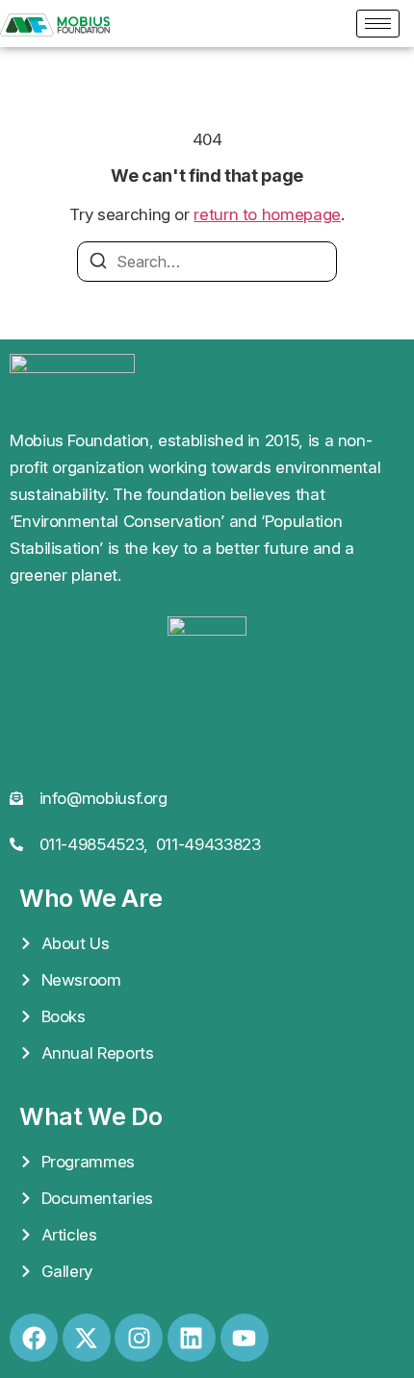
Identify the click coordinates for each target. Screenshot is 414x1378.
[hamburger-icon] (378, 24)
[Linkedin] (192, 1338)
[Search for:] (207, 261)
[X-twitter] (87, 1338)
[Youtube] (244, 1338)
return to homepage (267, 214)
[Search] (98, 263)
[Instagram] (139, 1338)
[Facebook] (34, 1338)
